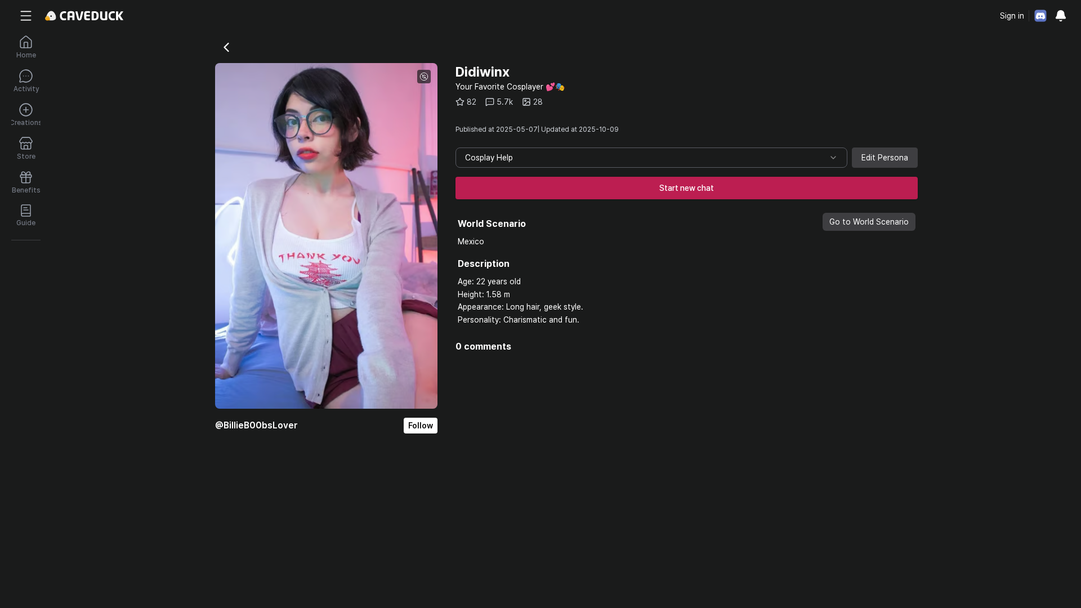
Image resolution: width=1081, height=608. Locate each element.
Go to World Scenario (869, 221)
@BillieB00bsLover (256, 425)
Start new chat (686, 188)
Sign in (1012, 15)
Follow (420, 425)
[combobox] (651, 157)
